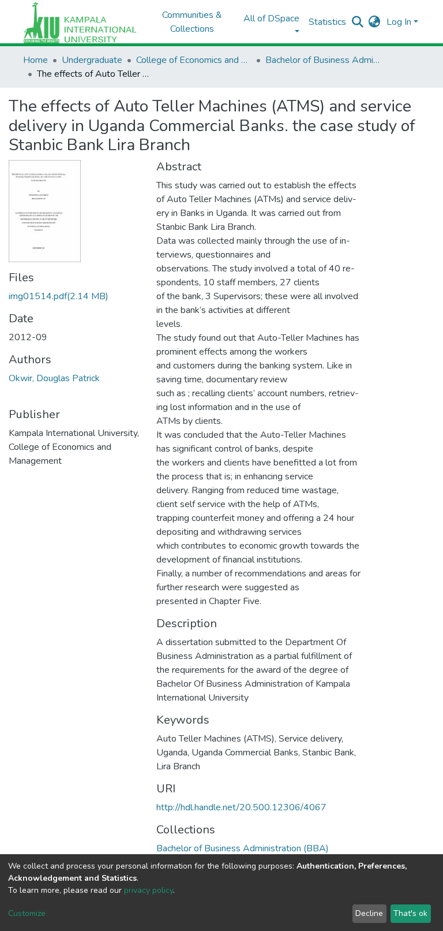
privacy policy (148, 890)
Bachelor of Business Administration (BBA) (323, 60)
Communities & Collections (192, 22)
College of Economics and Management (193, 60)
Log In (398, 22)
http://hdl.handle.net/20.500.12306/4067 (241, 807)
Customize (27, 913)
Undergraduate (92, 60)
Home (35, 60)
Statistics (327, 22)
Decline (369, 913)
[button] (374, 22)
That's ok (410, 913)
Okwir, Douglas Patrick (54, 378)
